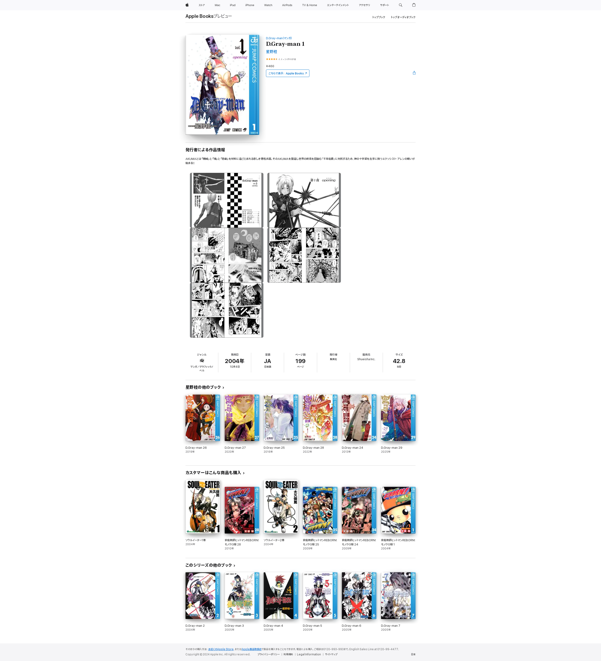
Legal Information (309, 654)
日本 (413, 654)
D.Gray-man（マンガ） (279, 38)
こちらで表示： (286, 73)
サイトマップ (331, 654)
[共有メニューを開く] (414, 73)
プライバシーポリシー (269, 654)
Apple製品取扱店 (252, 649)
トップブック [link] (378, 17)
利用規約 (288, 654)
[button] (400, 5)
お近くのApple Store (221, 649)
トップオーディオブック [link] (403, 17)
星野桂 (271, 51)
